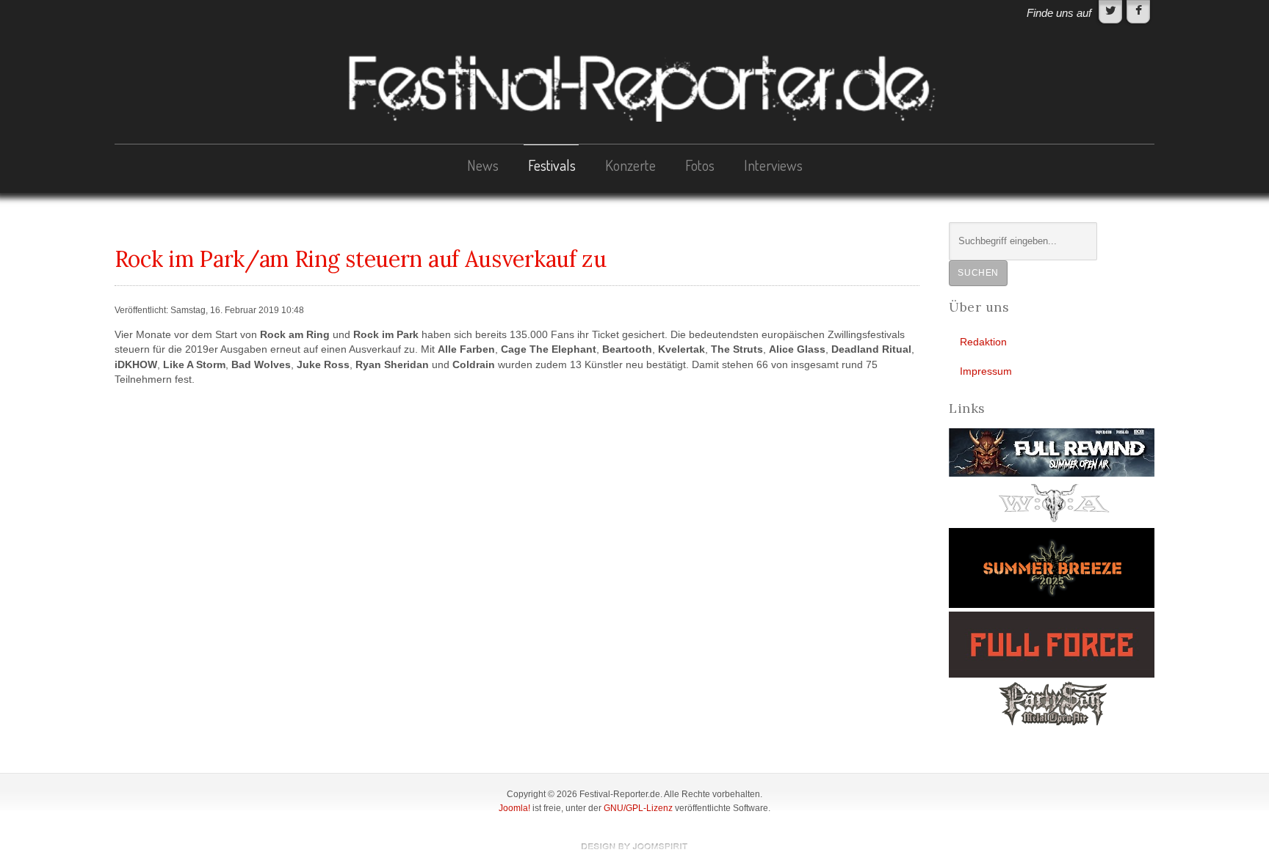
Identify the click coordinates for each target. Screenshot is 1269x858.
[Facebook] (1138, 11)
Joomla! (514, 808)
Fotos (700, 165)
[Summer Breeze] (1051, 567)
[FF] (1051, 644)
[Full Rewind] (1051, 452)
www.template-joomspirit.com (634, 846)
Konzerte (630, 165)
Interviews (773, 165)
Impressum (986, 371)
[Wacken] (1051, 501)
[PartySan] (1051, 702)
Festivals (552, 165)
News (483, 165)
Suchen (978, 273)
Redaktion (983, 342)
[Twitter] (1110, 11)
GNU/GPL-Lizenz (638, 808)
